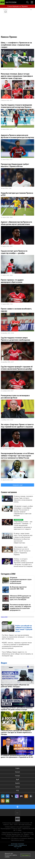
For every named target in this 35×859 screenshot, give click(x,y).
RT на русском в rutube (21, 796)
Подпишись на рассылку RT (7, 801)
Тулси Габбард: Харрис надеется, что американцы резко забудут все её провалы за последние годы (17, 654)
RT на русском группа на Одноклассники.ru (26, 796)
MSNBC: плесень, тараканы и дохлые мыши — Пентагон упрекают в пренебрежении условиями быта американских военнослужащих (17, 645)
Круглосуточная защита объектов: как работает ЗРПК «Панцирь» (15, 685)
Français (17, 775)
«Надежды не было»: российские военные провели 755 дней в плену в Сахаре (17, 708)
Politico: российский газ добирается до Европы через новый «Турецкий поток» (23, 628)
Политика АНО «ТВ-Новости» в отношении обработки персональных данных (17, 839)
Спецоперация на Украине (17, 6)
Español (17, 783)
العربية (17, 779)
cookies (7, 856)
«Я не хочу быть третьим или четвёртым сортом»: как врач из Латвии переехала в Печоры (16, 732)
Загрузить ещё (17, 485)
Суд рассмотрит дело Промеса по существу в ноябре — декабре (14, 252)
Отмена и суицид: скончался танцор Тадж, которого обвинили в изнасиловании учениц (23, 499)
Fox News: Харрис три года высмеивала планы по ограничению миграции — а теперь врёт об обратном (17, 637)
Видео (4, 662)
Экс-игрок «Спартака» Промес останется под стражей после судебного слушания (17, 425)
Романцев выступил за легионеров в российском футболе (15, 396)
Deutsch (17, 772)
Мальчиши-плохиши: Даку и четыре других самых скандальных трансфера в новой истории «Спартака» (17, 76)
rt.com (17, 827)
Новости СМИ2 (4, 616)
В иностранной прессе (7, 622)
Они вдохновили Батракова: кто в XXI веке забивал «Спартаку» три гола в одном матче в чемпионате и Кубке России (17, 455)
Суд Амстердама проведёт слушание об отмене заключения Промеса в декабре (16, 368)
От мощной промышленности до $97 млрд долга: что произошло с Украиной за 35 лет (17, 756)
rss (3, 801)
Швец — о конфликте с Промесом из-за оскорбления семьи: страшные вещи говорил (16, 44)
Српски (17, 787)
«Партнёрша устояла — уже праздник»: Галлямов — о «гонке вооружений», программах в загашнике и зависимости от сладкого (23, 525)
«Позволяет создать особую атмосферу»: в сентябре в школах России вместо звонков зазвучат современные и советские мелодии (23, 510)
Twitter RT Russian (12, 796)
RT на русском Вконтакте (7, 796)
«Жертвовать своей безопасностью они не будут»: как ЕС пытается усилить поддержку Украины (22, 550)
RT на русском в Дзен (31, 796)
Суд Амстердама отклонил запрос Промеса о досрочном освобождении (15, 339)
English (17, 768)
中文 (17, 790)
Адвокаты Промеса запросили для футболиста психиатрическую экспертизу (17, 136)
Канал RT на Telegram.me (3, 796)
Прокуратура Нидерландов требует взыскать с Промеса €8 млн (15, 165)
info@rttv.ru (26, 836)
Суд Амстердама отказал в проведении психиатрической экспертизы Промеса (16, 106)
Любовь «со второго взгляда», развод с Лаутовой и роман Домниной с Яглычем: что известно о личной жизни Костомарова (23, 562)
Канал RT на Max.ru (17, 796)
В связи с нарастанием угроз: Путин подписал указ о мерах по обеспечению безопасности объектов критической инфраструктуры (23, 538)
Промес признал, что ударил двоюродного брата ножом (12, 281)
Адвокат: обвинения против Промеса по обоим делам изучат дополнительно (16, 223)
